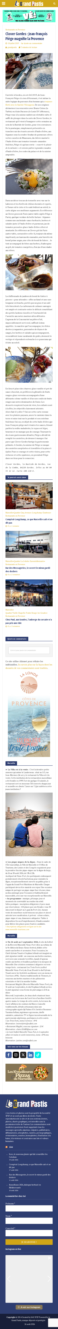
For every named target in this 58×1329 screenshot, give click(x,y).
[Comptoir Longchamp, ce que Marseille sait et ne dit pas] (29, 495)
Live (11, 1147)
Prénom (10, 1203)
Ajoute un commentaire (33, 43)
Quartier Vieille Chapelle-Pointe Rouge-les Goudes (26, 613)
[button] (29, 1300)
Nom (8, 1216)
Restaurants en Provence (15, 29)
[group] (29, 1279)
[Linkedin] (30, 1055)
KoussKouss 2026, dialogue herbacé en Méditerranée (25, 1186)
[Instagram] (16, 1055)
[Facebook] (8, 1055)
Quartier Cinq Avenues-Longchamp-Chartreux (32, 512)
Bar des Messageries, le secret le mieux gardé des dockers (27, 569)
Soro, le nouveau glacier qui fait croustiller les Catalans (28, 1155)
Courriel (10, 1228)
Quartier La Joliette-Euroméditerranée (29, 561)
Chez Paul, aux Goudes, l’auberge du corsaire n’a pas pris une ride (28, 621)
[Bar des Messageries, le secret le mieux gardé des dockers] (29, 544)
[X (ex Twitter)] (23, 1055)
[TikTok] (38, 1055)
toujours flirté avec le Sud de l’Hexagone (28, 103)
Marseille (9, 512)
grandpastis (12, 47)
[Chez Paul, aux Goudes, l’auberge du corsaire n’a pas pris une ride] (29, 592)
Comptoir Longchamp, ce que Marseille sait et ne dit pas (29, 521)
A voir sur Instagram (30, 1307)
